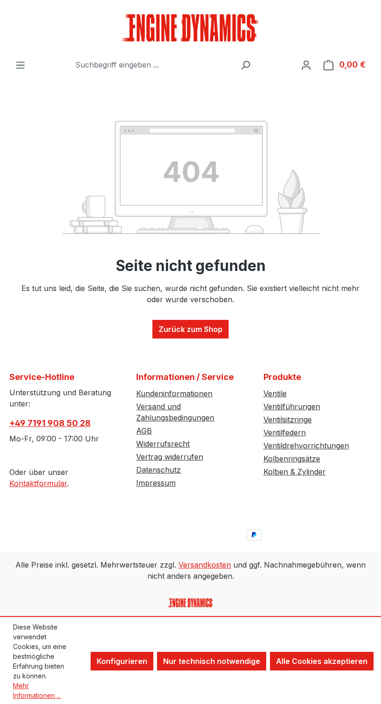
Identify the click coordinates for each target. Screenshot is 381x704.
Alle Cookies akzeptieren (322, 661)
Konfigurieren (122, 661)
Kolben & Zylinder (294, 471)
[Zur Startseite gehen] (190, 27)
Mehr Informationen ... (37, 690)
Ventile (275, 393)
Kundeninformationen (174, 393)
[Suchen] (245, 64)
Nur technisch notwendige (211, 661)
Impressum (156, 482)
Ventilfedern (284, 432)
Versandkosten (204, 564)
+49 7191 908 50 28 (50, 423)
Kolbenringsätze (291, 458)
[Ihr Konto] (306, 64)
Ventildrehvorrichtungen (306, 445)
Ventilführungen (291, 406)
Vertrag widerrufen (169, 456)
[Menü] (20, 64)
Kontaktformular (38, 483)
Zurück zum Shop (190, 329)
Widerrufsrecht (163, 443)
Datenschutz (158, 469)
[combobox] (153, 64)
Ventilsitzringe (287, 419)
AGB (144, 430)
